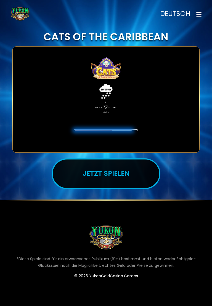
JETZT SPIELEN (106, 173)
